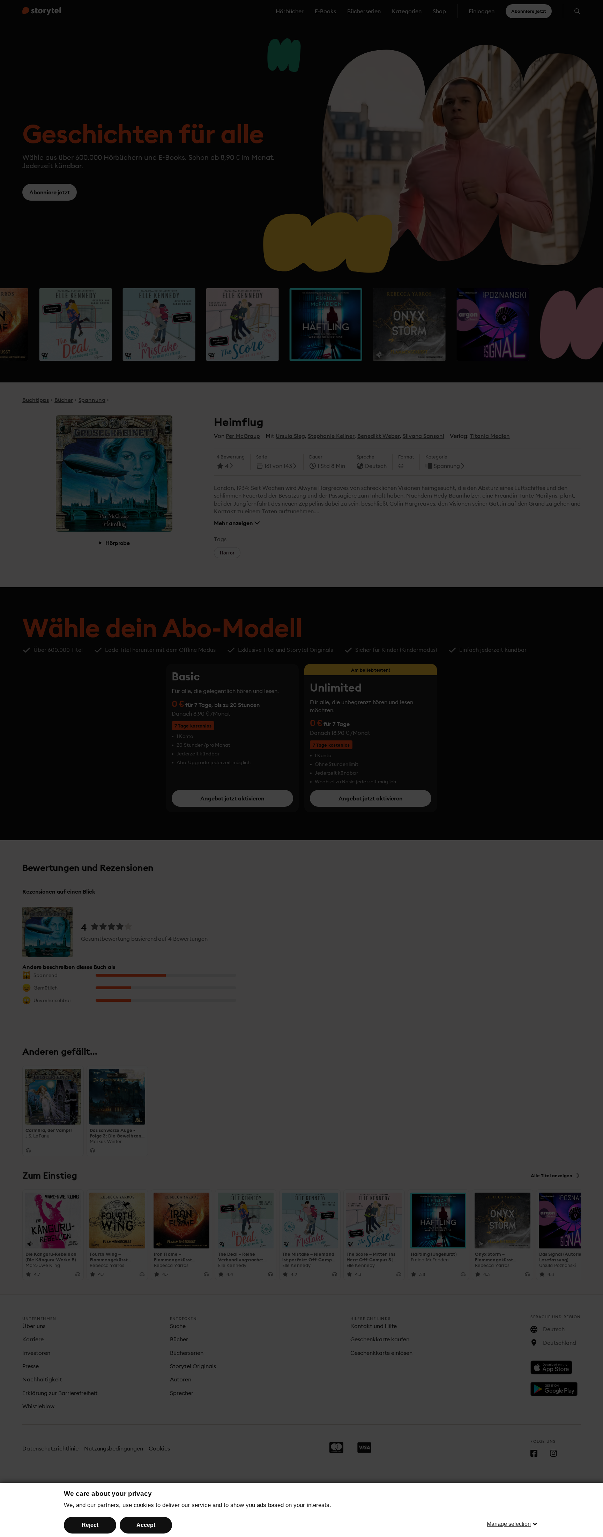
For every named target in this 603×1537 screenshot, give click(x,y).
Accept (145, 1525)
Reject (90, 1525)
